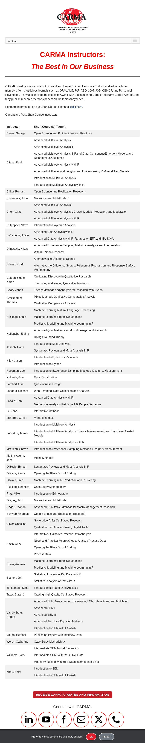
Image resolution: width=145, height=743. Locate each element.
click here (76, 106)
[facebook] (64, 719)
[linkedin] (29, 719)
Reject (107, 736)
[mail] (81, 719)
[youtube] (46, 719)
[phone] (116, 719)
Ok (91, 736)
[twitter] (99, 719)
